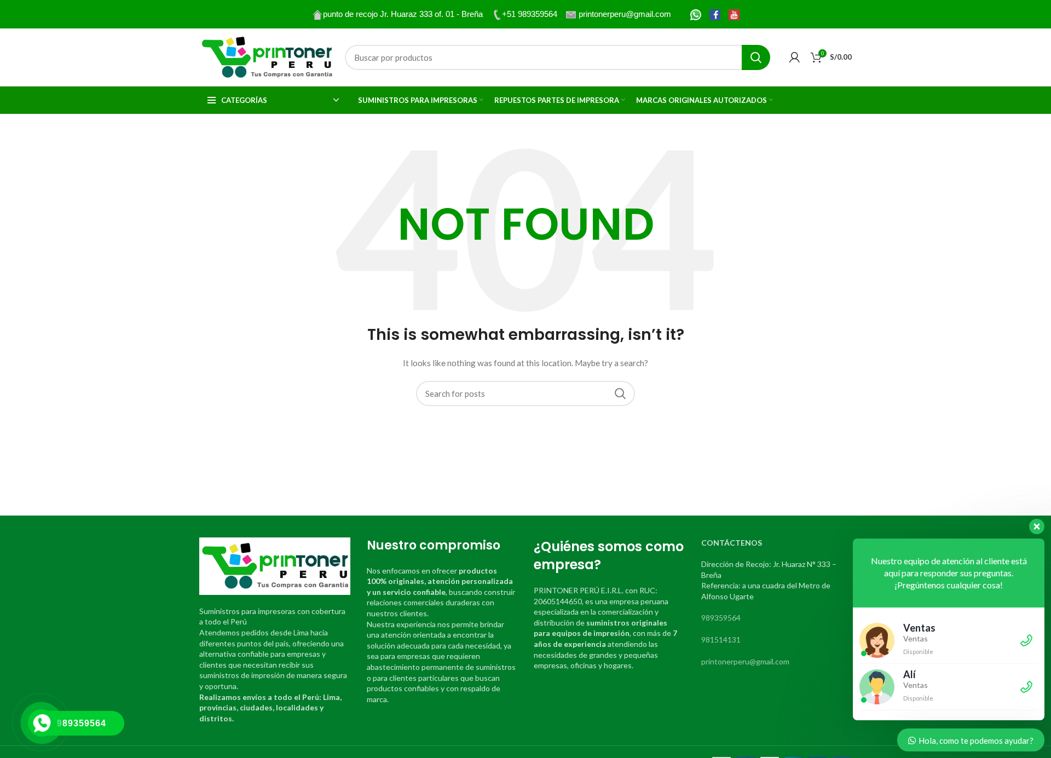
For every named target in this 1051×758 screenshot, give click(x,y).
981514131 (721, 639)
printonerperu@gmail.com (745, 661)
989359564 (721, 617)
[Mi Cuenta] (794, 57)
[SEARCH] (756, 57)
